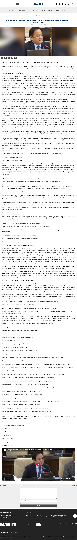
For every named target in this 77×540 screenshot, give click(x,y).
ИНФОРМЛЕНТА (34, 10)
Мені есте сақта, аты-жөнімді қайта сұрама (30, 503)
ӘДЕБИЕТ (50, 10)
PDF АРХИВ (65, 10)
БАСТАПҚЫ (12, 10)
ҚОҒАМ (39, 15)
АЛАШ (43, 10)
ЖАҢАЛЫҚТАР (23, 10)
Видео (57, 10)
